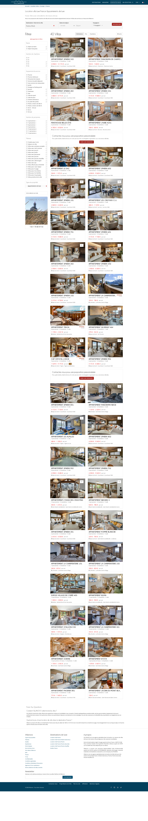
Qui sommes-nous (30, 748)
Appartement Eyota (98, 659)
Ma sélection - (128, 2)
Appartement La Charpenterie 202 (104, 295)
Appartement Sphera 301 (62, 532)
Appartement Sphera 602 (100, 168)
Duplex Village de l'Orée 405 (64, 595)
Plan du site (76, 784)
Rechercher (117, 24)
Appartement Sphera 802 (100, 437)
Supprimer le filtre (36, 39)
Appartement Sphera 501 (100, 91)
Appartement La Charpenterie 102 (104, 564)
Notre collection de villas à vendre (34, 767)
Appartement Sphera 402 (62, 91)
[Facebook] (111, 787)
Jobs (26, 752)
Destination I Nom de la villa (34, 23)
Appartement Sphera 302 (62, 264)
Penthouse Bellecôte (61, 123)
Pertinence (79, 34)
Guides (27, 742)
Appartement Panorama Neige (102, 405)
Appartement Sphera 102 (62, 295)
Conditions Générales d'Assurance (33, 763)
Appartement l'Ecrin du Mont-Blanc (105, 691)
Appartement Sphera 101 (62, 200)
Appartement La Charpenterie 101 (66, 564)
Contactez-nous (115, 2)
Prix (86, 34)
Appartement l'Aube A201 (100, 123)
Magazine (105, 2)
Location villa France (55, 737)
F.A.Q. (26, 757)
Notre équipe (28, 746)
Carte (120, 34)
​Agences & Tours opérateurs (32, 765)
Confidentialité (29, 759)
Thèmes (27, 739)
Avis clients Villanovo (30, 750)
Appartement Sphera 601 (100, 232)
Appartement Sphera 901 (100, 359)
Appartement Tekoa (60, 327)
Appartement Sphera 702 (100, 468)
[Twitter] (121, 787)
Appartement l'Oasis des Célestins (67, 500)
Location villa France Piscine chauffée (59, 746)
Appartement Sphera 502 (62, 59)
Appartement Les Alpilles (62, 437)
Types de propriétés (30, 737)
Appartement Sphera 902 (62, 468)
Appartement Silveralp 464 (101, 327)
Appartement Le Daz (60, 168)
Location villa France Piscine (57, 742)
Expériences (28, 744)
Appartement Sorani (60, 659)
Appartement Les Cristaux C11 (103, 200)
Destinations (96, 2)
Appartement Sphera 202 (100, 264)
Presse (27, 754)
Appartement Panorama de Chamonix (106, 59)
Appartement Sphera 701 (62, 232)
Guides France (53, 748)
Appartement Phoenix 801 (63, 691)
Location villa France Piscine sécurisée (59, 744)
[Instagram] (114, 787)
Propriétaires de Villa (65, 784)
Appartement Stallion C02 (63, 627)
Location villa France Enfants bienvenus (60, 739)
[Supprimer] (46, 186)
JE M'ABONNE (68, 777)
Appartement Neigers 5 (99, 500)
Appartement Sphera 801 (62, 405)
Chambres (93, 34)
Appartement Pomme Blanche (102, 532)
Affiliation (85, 784)
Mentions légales (94, 784)
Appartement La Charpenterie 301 (104, 627)
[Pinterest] (118, 787)
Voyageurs (96, 23)
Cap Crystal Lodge (60, 359)
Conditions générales (30, 761)
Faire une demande (86, 142)
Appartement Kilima (97, 595)
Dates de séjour (64, 23)
